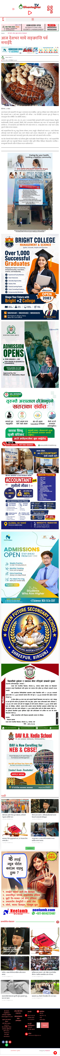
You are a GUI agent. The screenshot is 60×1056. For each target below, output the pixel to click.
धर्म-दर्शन (10, 33)
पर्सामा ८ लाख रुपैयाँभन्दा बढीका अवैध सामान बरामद (14, 973)
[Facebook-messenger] (6, 1042)
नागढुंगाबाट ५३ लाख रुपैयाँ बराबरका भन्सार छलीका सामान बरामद (43, 839)
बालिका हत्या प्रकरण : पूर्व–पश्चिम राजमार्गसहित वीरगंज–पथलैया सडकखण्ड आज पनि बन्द (44, 973)
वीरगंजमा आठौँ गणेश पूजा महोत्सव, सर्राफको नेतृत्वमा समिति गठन (14, 816)
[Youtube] (10, 1042)
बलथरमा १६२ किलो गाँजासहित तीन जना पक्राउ (44, 996)
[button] (33, 19)
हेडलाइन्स (24, 33)
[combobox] (38, 1025)
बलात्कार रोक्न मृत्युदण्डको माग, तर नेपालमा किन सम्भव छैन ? (15, 839)
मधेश (14, 33)
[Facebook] (3, 1042)
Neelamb (47, 1051)
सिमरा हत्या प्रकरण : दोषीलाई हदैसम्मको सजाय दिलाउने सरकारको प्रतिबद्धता (44, 816)
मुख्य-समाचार (19, 33)
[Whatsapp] (51, 12)
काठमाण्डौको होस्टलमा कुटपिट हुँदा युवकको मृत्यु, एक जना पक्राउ (14, 997)
